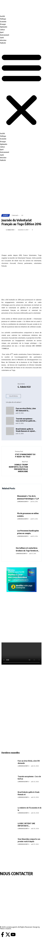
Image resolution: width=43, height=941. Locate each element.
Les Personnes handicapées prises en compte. (28, 531)
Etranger (3, 24)
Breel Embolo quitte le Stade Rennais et (28, 793)
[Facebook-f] (2, 934)
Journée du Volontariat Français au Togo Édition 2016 (21, 222)
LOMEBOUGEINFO (22, 501)
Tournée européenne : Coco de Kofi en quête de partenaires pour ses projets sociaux (25, 420)
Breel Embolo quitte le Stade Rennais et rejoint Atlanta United (25, 430)
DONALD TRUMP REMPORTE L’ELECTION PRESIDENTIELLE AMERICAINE (18, 467)
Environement (4, 35)
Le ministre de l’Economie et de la (29, 809)
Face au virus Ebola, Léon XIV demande (29, 762)
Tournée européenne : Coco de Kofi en (29, 777)
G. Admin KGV (10, 230)
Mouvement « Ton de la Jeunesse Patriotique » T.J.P (28, 497)
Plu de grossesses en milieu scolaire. (28, 514)
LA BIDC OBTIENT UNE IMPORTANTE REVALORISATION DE (26, 824)
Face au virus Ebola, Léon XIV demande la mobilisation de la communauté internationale (26, 409)
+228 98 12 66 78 (6, 916)
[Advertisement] (21, 188)
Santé (2, 38)
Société (2, 16)
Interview (3, 40)
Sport (2, 32)
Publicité (3, 43)
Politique (3, 19)
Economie (3, 22)
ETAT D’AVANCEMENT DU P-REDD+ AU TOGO (25, 455)
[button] (21, 89)
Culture (2, 30)
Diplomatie (3, 27)
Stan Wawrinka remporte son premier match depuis (29, 840)
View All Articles (13, 396)
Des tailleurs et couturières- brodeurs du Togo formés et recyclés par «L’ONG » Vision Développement (27, 549)
